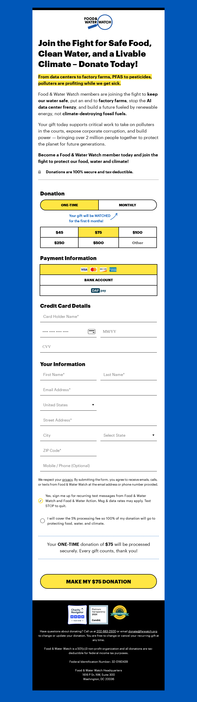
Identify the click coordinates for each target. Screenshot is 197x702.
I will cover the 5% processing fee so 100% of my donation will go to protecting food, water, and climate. (101, 520)
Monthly (127, 205)
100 (137, 232)
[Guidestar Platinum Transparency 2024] (98, 614)
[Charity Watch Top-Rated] (77, 614)
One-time (69, 205)
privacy (67, 479)
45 (59, 232)
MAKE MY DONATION (98, 581)
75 (98, 232)
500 (98, 242)
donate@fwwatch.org (142, 631)
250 (59, 242)
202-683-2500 (106, 631)
